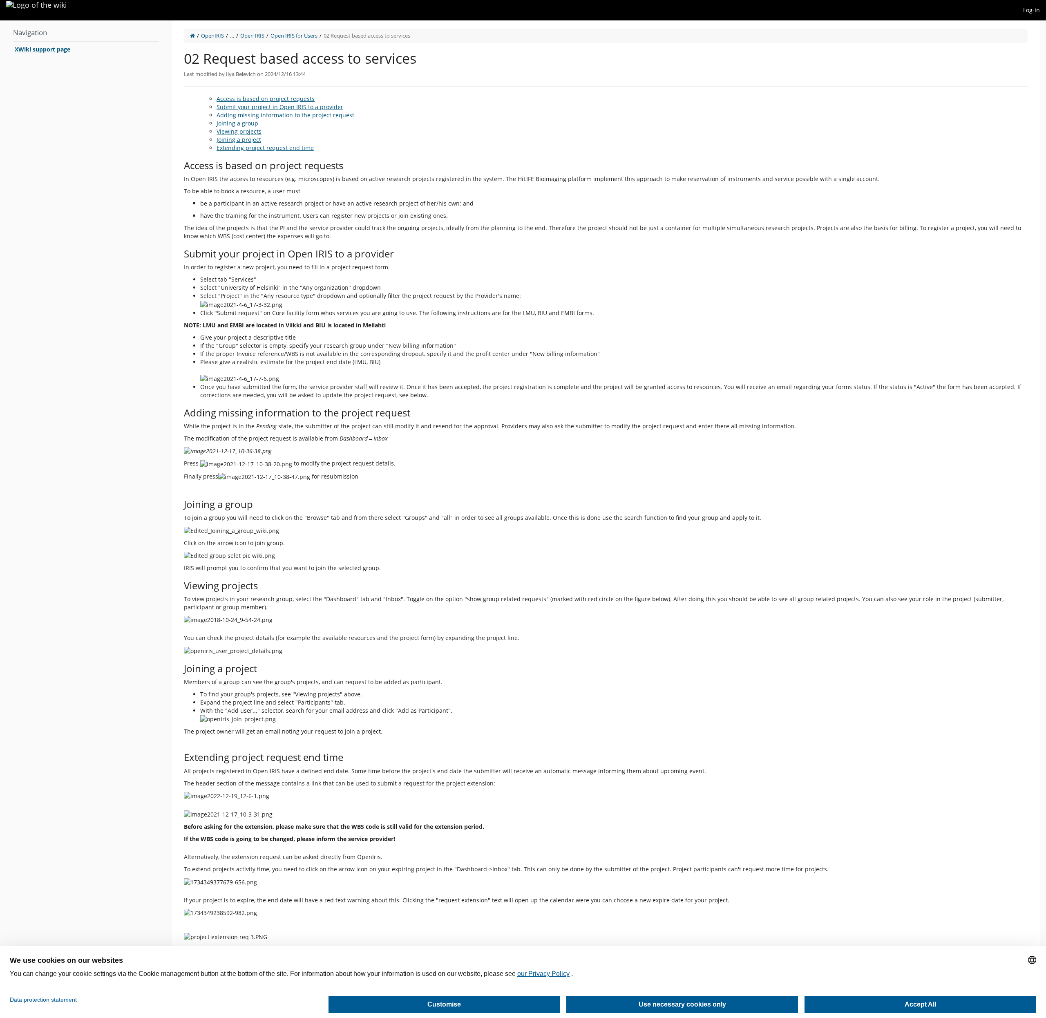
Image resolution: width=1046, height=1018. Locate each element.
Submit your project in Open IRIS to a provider (280, 107)
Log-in (1031, 10)
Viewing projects (239, 131)
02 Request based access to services (367, 35)
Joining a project (239, 139)
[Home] (192, 35)
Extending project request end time (265, 148)
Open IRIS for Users (293, 35)
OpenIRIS (212, 35)
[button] (165, 511)
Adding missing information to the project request (285, 115)
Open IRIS (252, 35)
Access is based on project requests (266, 99)
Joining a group (237, 123)
